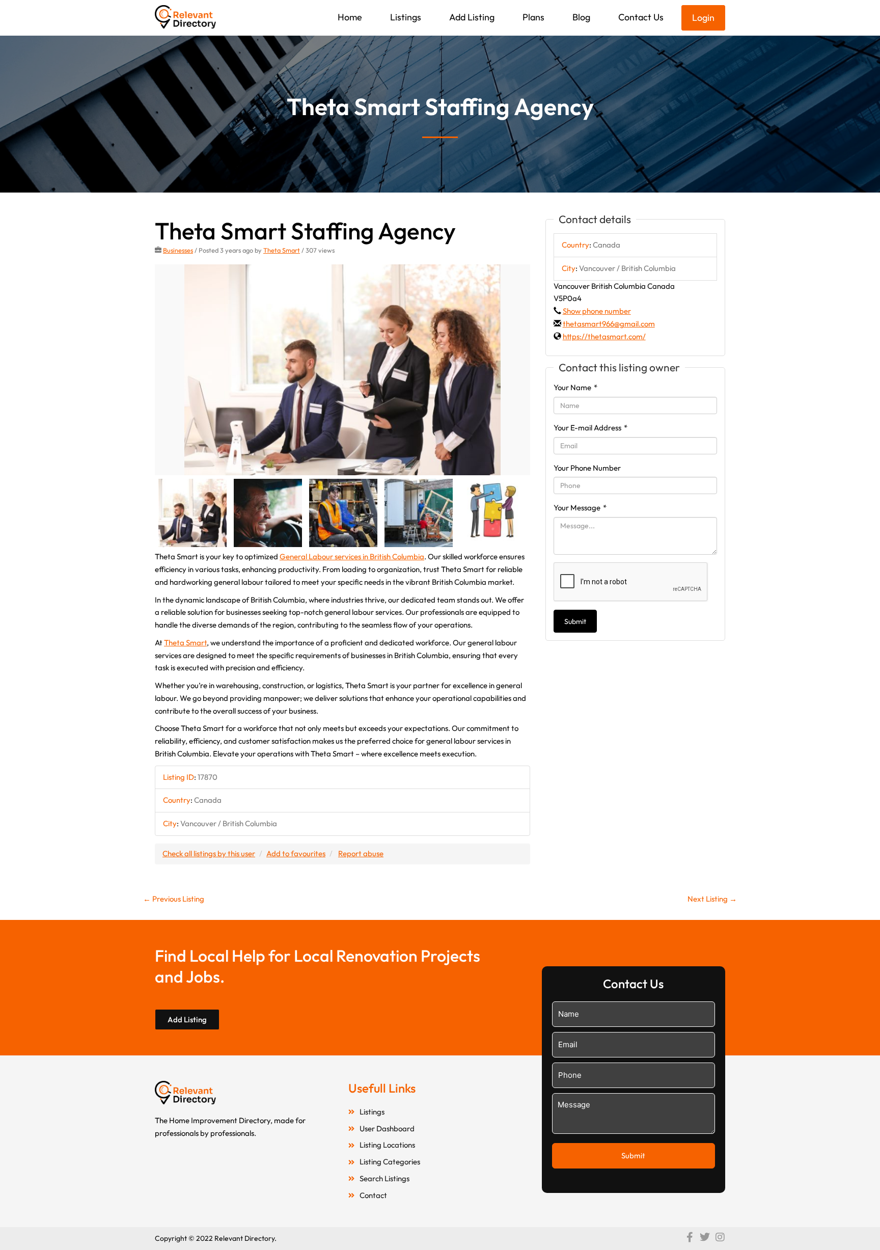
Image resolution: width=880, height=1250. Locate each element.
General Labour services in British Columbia (352, 556)
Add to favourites (295, 853)
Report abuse (360, 853)
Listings (405, 17)
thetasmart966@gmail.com (609, 324)
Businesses (178, 250)
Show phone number (597, 311)
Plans (533, 17)
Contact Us (641, 17)
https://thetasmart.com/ (604, 336)
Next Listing (712, 899)
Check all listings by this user (208, 853)
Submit (575, 621)
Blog (581, 17)
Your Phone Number (587, 468)
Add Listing (471, 17)
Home (350, 17)
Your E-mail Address (590, 427)
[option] (342, 370)
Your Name (575, 387)
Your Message (580, 507)
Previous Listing (173, 899)
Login (703, 17)
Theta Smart (281, 250)
